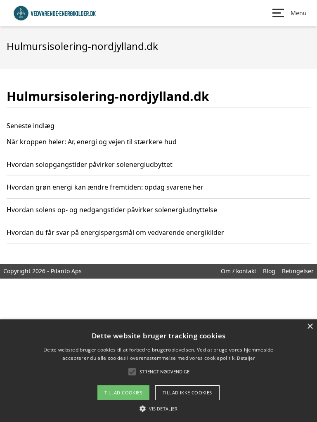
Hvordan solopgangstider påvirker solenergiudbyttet (90, 164)
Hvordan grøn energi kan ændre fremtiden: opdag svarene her (105, 187)
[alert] (158, 370)
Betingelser (298, 271)
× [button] (310, 327)
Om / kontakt (238, 271)
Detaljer (245, 358)
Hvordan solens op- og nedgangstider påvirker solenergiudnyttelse (112, 209)
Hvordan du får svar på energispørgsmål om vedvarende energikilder (115, 232)
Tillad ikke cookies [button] (187, 392)
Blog (269, 271)
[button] (158, 408)
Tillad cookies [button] (123, 392)
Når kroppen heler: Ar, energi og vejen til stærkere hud (92, 141)
